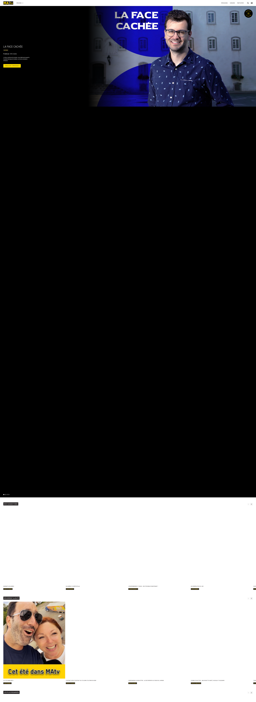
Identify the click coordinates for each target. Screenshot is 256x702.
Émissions (224, 3)
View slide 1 (3, 494)
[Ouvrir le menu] (252, 3)
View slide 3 (7, 494)
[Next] (251, 504)
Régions (19, 3)
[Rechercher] (248, 3)
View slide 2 (5, 494)
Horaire (232, 3)
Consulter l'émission (11, 65)
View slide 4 (8, 494)
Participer (240, 3)
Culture (6, 50)
